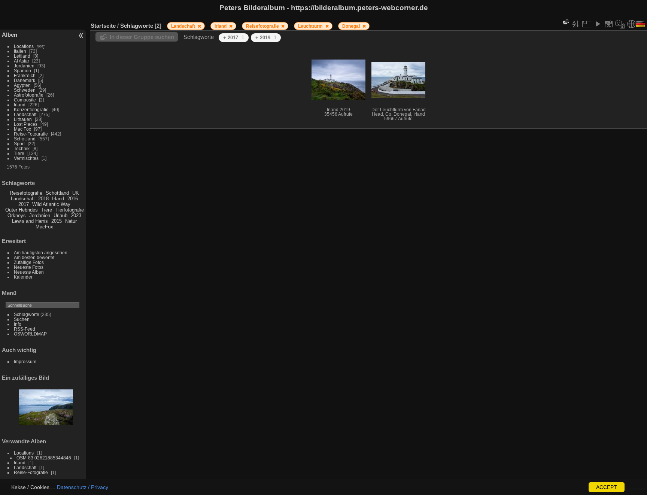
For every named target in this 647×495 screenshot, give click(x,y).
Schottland (25, 138)
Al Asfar (21, 60)
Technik (22, 148)
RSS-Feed (24, 329)
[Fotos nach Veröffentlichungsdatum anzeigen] (609, 24)
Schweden (25, 90)
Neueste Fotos (28, 267)
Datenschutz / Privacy (82, 487)
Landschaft (25, 114)
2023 (76, 215)
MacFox (44, 227)
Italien (20, 51)
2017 (23, 204)
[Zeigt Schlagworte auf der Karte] (631, 24)
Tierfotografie (69, 210)
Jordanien (24, 65)
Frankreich (25, 75)
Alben (9, 34)
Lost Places (25, 124)
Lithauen (23, 119)
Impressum (25, 361)
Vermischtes (26, 158)
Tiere (19, 153)
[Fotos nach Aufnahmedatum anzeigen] (620, 24)
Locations (24, 46)
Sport (19, 143)
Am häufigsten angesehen (40, 252)
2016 (72, 198)
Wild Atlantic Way (51, 204)
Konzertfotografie (31, 109)
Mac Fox (22, 129)
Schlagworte (26, 314)
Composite (25, 99)
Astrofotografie (28, 94)
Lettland (22, 56)
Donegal (351, 26)
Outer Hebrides (21, 210)
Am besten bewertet (34, 257)
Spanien (22, 70)
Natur (71, 221)
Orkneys (16, 215)
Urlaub (60, 215)
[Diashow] (597, 24)
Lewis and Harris (30, 221)
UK (75, 193)
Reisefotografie (26, 193)
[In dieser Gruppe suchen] (565, 22)
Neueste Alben (29, 272)
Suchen (22, 319)
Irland (19, 104)
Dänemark (24, 80)
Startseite (103, 25)
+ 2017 (233, 37)
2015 (56, 221)
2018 (43, 198)
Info (17, 324)
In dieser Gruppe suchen (142, 37)
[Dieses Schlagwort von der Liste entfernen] (199, 26)
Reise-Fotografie (31, 133)
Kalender (23, 276)
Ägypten (22, 85)
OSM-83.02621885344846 (43, 457)
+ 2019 (265, 37)
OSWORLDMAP (30, 333)
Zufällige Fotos (29, 262)
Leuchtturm (311, 26)
